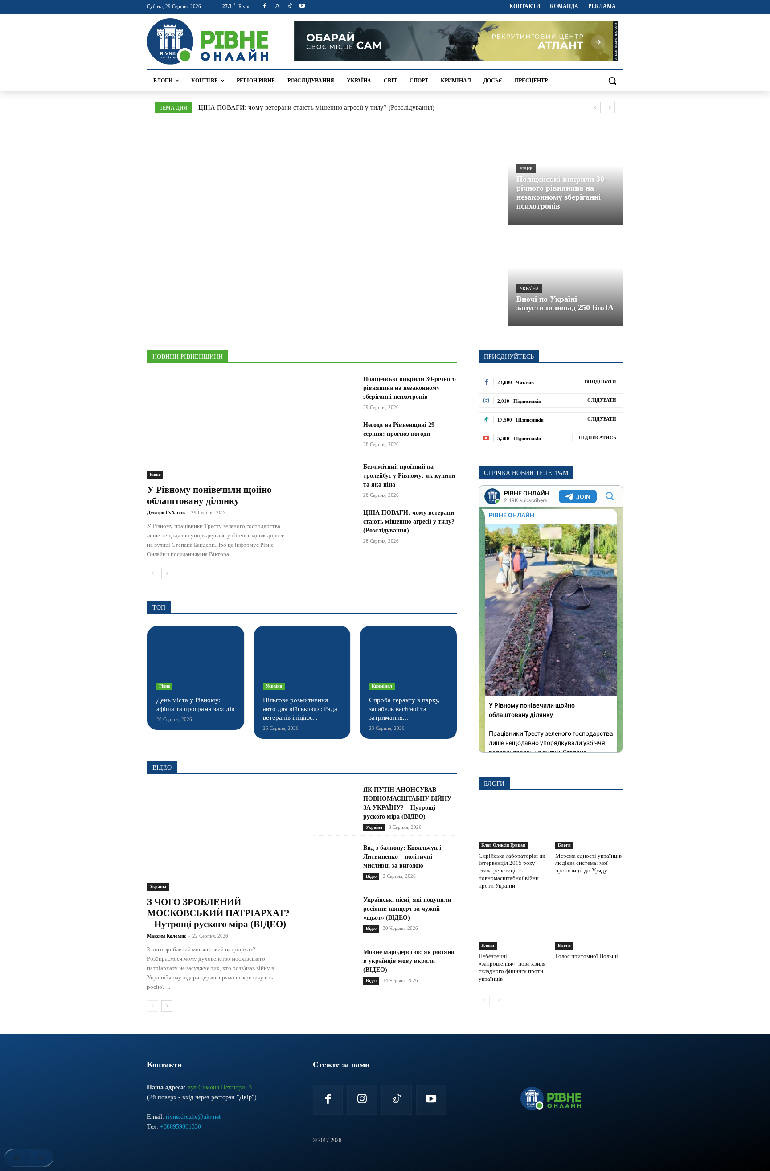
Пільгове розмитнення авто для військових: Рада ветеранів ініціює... (300, 708)
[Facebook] (265, 6)
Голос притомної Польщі (586, 956)
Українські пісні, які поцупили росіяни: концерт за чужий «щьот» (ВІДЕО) (407, 909)
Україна (529, 288)
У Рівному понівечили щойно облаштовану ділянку (209, 495)
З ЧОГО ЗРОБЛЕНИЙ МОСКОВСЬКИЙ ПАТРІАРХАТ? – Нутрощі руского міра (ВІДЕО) (218, 913)
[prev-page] (152, 573)
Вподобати (600, 381)
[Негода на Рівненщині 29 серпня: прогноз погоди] (334, 436)
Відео (371, 876)
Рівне (526, 168)
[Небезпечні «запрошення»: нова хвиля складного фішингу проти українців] (512, 926)
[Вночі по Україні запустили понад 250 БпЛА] (565, 277)
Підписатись (597, 437)
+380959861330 (180, 1126)
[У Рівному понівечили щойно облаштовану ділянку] (219, 427)
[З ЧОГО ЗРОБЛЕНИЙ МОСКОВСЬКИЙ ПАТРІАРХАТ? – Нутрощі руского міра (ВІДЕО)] (219, 838)
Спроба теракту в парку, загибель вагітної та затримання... (404, 708)
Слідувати (601, 400)
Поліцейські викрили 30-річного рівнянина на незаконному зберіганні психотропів (409, 388)
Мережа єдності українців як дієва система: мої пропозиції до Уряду (588, 863)
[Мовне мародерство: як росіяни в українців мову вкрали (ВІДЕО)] (334, 966)
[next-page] (166, 573)
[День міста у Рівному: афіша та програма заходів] (195, 662)
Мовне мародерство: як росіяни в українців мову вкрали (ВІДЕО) (409, 961)
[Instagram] (277, 6)
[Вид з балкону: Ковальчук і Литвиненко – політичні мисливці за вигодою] (334, 862)
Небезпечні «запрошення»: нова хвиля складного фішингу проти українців (512, 967)
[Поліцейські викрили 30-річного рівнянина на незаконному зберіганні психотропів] (565, 175)
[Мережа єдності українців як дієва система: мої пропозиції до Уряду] (589, 825)
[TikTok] (290, 6)
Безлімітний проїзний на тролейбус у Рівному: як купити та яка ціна (409, 475)
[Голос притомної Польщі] (589, 926)
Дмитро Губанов (166, 512)
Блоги (564, 845)
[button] (612, 80)
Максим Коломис (166, 935)
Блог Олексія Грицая (503, 845)
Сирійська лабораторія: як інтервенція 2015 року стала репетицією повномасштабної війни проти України (512, 870)
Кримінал (382, 686)
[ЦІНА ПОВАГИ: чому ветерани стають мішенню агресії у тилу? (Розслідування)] (334, 523)
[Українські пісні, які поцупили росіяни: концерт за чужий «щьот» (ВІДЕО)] (334, 914)
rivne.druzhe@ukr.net (193, 1117)
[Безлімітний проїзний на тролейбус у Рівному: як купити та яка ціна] (334, 478)
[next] (609, 107)
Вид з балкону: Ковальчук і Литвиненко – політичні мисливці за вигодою (402, 856)
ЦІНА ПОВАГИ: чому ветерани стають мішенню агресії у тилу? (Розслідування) (316, 107)
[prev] (595, 107)
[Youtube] (302, 6)
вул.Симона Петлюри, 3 (220, 1087)
